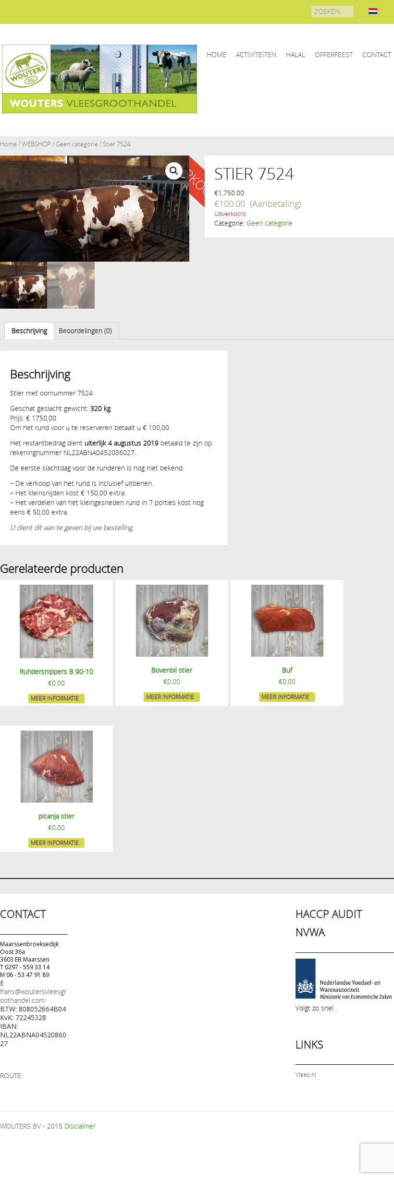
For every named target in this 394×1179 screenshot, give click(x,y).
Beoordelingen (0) (85, 330)
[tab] (29, 330)
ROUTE (10, 1075)
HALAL (295, 54)
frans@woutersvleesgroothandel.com (33, 996)
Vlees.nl (306, 1074)
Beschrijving (29, 330)
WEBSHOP (36, 144)
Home (8, 144)
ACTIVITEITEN (256, 54)
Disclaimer (80, 1126)
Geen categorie (77, 144)
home (216, 54)
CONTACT (376, 54)
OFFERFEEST (334, 54)
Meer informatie (55, 698)
